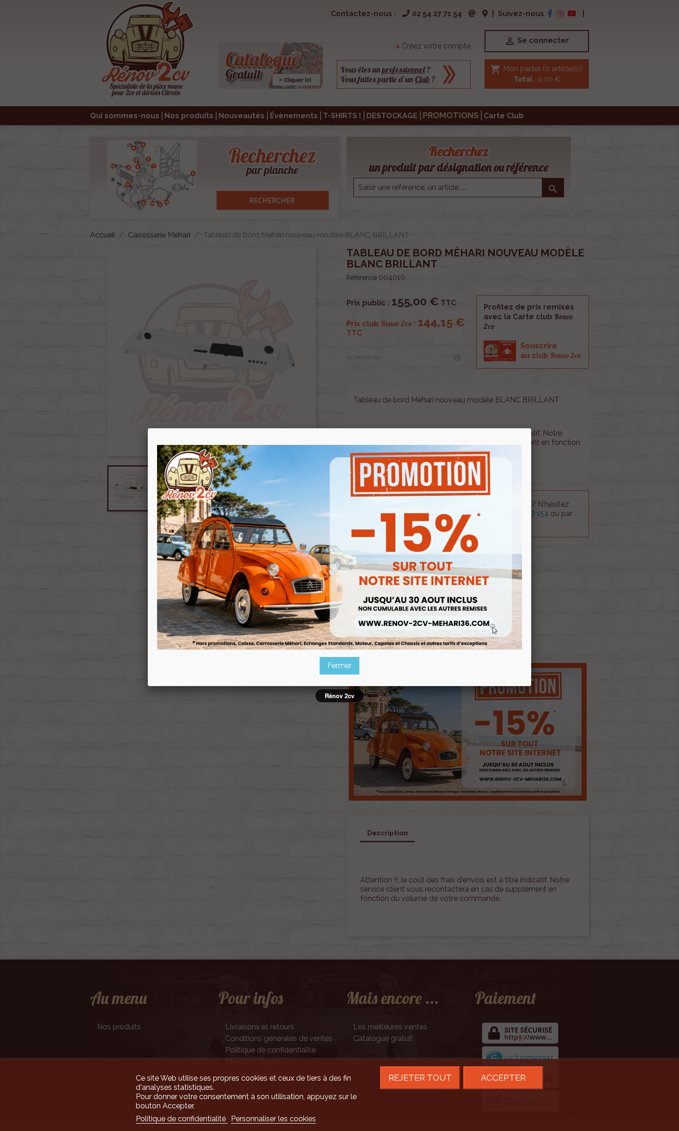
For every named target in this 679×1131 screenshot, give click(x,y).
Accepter (503, 1077)
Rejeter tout (420, 1077)
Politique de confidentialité (182, 1118)
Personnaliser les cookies (273, 1118)
